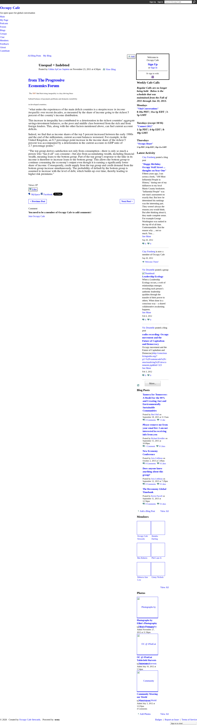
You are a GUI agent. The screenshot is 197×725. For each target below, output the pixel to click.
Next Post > (127, 201)
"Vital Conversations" (148, 108)
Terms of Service (189, 719)
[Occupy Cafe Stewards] (144, 528)
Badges (158, 719)
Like (34, 189)
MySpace (35, 194)
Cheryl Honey (145, 701)
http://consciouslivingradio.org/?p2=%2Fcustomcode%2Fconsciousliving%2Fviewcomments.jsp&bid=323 (154, 359)
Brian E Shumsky (146, 627)
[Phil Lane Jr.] (158, 550)
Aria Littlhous (157, 458)
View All (164, 511)
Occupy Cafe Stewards (29, 719)
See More (146, 236)
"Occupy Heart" (145, 143)
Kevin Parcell (156, 496)
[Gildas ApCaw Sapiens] (32, 70)
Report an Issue (172, 719)
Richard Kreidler (158, 438)
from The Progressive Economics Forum (46, 82)
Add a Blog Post (147, 511)
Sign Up (153, 2)
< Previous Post (37, 201)
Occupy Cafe (10, 8)
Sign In (160, 2)
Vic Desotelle (148, 270)
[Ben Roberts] (144, 550)
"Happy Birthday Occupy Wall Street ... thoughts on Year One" (154, 167)
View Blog (111, 69)
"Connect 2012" (145, 126)
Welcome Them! (152, 262)
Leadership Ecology (152, 276)
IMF (34, 93)
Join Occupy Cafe (36, 216)
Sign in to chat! (177, 723)
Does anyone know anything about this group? (153, 471)
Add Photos (145, 714)
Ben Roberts (142, 558)
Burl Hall (155, 414)
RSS (138, 385)
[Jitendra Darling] (158, 528)
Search (194, 2)
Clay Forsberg (148, 157)
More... (152, 383)
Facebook (48, 194)
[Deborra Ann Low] (144, 569)
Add (132, 56)
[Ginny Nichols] (158, 569)
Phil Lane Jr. (157, 558)
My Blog (47, 55)
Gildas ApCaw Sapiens (58, 69)
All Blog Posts (34, 55)
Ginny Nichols (157, 577)
